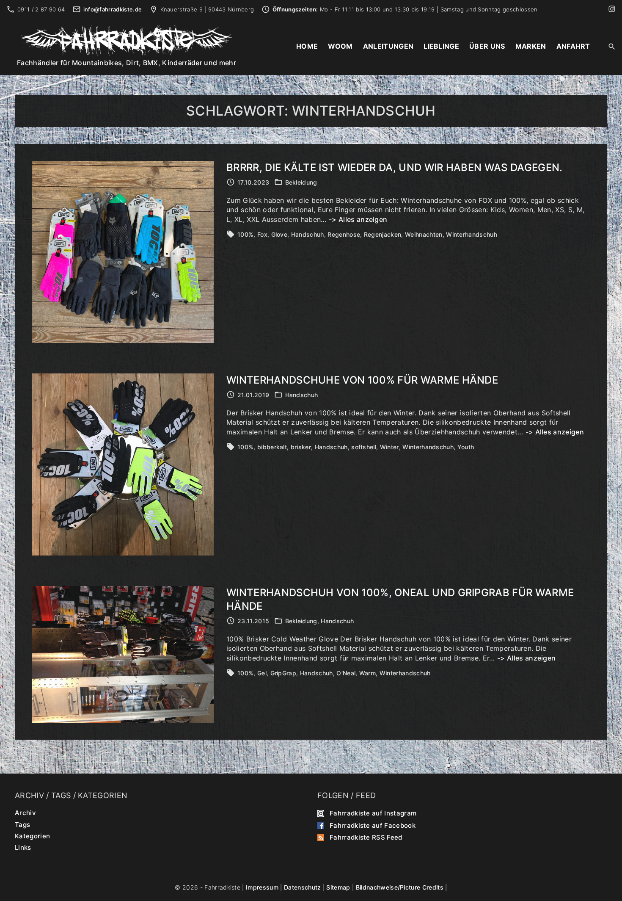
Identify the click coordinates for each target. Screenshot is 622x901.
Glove (279, 234)
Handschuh (307, 234)
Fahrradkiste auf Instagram (373, 813)
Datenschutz (302, 887)
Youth (465, 446)
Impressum (262, 887)
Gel (262, 673)
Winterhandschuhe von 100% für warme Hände (362, 380)
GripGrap (283, 673)
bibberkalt (272, 446)
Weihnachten (424, 234)
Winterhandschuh (471, 234)
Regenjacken (383, 234)
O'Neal (345, 673)
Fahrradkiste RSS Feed (366, 837)
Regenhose (344, 234)
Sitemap (338, 887)
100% (245, 234)
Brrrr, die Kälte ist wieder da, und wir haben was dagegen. (394, 167)
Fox (262, 234)
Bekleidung (301, 182)
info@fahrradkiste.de (112, 9)
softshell (363, 446)
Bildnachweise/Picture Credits (399, 887)
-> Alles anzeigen (358, 219)
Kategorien (32, 836)
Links (23, 847)
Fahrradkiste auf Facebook (373, 825)
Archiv (25, 813)
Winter (389, 446)
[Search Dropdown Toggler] (612, 47)
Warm (367, 673)
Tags (22, 824)
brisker (301, 446)
